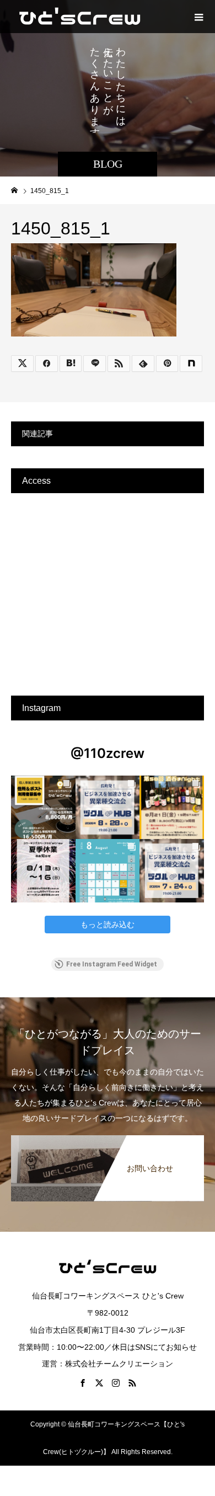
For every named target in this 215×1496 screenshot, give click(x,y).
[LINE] (94, 363)
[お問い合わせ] (107, 1139)
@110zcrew (107, 753)
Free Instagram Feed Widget (111, 964)
